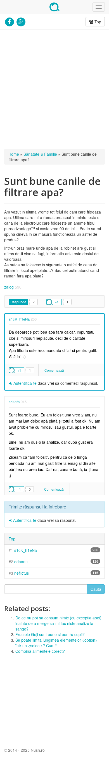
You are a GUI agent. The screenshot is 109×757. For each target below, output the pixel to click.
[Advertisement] (54, 89)
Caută (96, 589)
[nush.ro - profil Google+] (21, 21)
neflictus (21, 573)
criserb (14, 401)
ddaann (21, 561)
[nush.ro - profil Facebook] (9, 21)
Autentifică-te (24, 383)
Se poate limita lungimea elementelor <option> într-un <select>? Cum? (56, 642)
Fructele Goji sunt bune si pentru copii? (50, 634)
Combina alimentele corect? (40, 651)
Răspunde (18, 301)
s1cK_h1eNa (19, 319)
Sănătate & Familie (40, 154)
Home (13, 154)
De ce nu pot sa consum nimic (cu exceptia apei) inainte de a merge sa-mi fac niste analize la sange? (58, 623)
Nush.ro (54, 7)
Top (97, 21)
